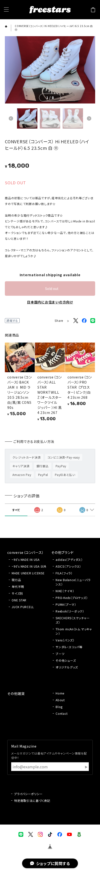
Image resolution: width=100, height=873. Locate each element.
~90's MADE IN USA (26, 559)
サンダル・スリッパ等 (69, 647)
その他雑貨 (16, 693)
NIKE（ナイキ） (65, 591)
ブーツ (60, 654)
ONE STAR (19, 600)
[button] (10, 118)
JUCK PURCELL (23, 607)
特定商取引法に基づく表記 (32, 800)
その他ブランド (62, 552)
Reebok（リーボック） (70, 611)
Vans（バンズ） (65, 640)
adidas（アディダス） (69, 559)
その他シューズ (66, 660)
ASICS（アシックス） (68, 566)
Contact (61, 713)
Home (60, 693)
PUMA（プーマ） (66, 604)
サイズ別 (17, 593)
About (60, 700)
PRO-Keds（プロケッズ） (72, 598)
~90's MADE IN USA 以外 (29, 566)
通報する (12, 320)
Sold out (51, 288)
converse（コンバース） (25, 552)
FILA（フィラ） (64, 573)
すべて (16, 510)
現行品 (16, 580)
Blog (59, 707)
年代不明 (18, 586)
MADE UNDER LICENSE (28, 573)
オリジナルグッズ (67, 667)
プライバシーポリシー (28, 794)
